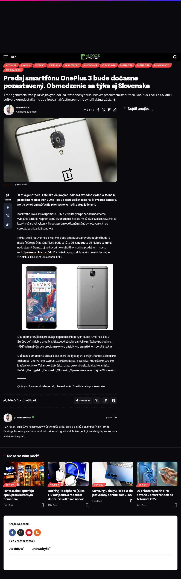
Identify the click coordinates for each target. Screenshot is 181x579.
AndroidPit (22, 185)
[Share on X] (103, 110)
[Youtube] (29, 532)
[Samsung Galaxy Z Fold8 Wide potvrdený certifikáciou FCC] (112, 474)
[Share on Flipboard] (109, 110)
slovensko (98, 386)
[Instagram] (20, 532)
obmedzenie (63, 386)
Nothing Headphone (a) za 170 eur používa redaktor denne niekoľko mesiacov (66, 495)
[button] (7, 56)
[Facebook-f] (12, 532)
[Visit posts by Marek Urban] (9, 110)
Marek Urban (23, 107)
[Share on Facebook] (98, 110)
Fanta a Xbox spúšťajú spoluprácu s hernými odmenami (19, 495)
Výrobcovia (90, 65)
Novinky (25, 65)
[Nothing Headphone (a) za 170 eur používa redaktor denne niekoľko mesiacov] (68, 474)
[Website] (115, 418)
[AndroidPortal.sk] (90, 57)
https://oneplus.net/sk (36, 252)
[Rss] (37, 532)
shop (87, 386)
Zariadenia (126, 65)
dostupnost (46, 386)
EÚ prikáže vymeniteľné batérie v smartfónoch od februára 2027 (155, 495)
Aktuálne (11, 65)
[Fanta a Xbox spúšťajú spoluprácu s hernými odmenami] (24, 474)
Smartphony (72, 65)
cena (34, 386)
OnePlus (39, 65)
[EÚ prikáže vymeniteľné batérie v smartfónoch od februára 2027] (157, 474)
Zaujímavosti (162, 65)
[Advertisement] (90, 26)
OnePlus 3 (54, 65)
